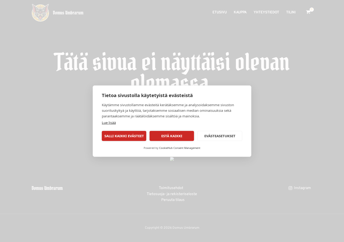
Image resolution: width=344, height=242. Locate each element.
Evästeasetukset (219, 135)
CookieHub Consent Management (179, 148)
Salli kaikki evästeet (124, 135)
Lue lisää (109, 122)
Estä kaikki (171, 135)
